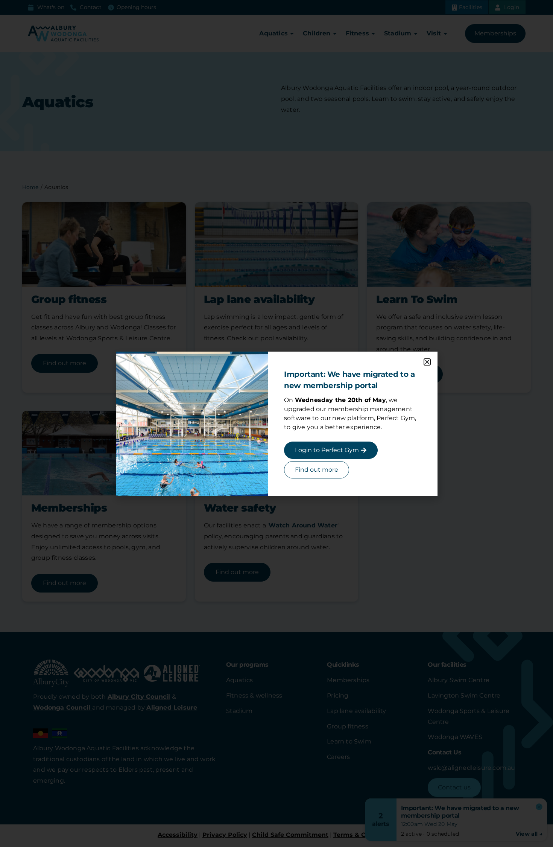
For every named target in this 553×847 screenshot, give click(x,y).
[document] (276, 423)
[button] (427, 362)
